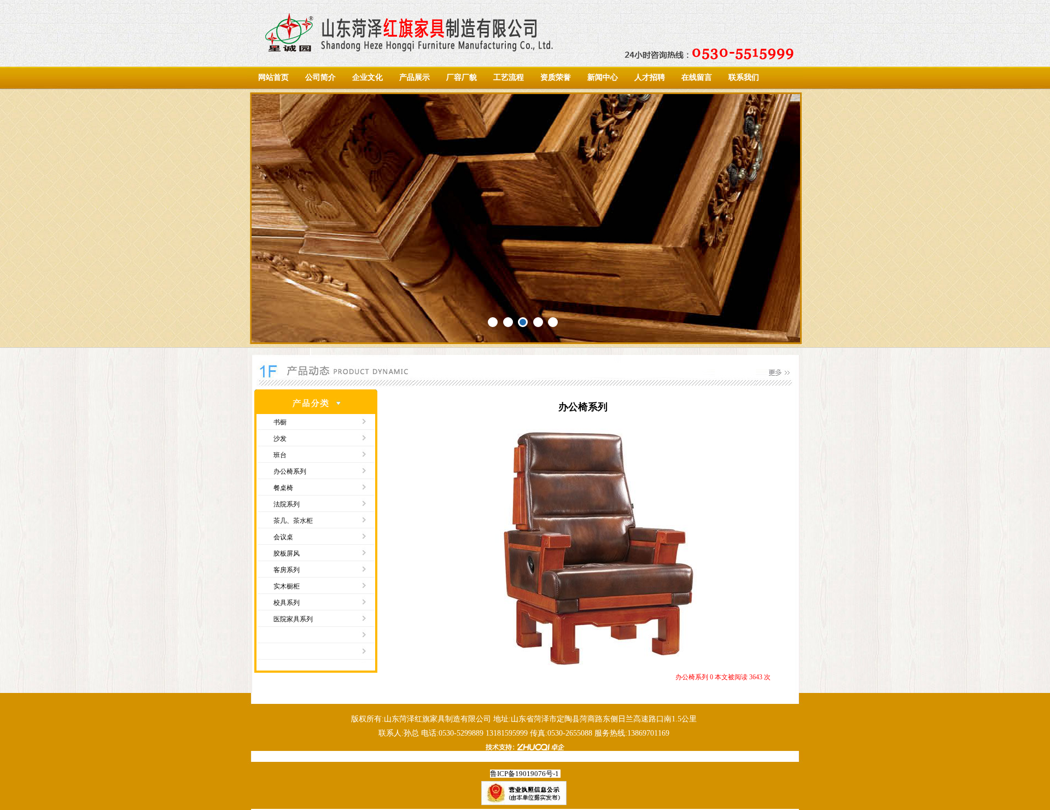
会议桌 (283, 537)
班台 (280, 455)
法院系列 (286, 504)
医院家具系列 (293, 619)
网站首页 (273, 77)
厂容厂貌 (461, 77)
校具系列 (286, 603)
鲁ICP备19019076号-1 (524, 774)
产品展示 (414, 77)
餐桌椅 (283, 488)
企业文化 (367, 77)
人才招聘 (649, 77)
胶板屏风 (286, 553)
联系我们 (743, 77)
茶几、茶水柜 (293, 521)
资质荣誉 (555, 77)
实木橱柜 (286, 586)
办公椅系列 (289, 471)
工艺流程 (508, 77)
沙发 (280, 438)
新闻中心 (602, 77)
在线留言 (696, 77)
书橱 (280, 422)
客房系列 (286, 570)
